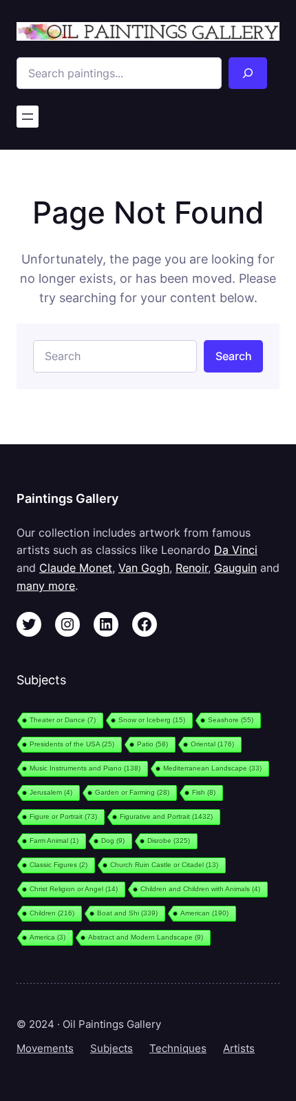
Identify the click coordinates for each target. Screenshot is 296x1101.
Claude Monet (75, 568)
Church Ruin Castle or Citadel (164, 865)
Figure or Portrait (63, 816)
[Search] (248, 73)
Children (52, 913)
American (204, 913)
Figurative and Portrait (166, 816)
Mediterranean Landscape (212, 768)
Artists (239, 1048)
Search (233, 356)
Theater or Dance (63, 720)
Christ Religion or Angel (74, 889)
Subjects (111, 1048)
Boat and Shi (127, 913)
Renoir (192, 568)
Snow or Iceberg (151, 720)
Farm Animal (54, 840)
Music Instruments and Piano (85, 768)
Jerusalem (51, 792)
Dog (113, 840)
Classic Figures (58, 865)
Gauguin (235, 568)
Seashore (230, 720)
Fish (203, 792)
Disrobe (168, 840)
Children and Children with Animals (200, 889)
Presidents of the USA (72, 744)
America (47, 937)
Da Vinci (235, 550)
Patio (152, 744)
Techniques (178, 1048)
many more (46, 586)
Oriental (212, 744)
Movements (45, 1048)
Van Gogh (143, 568)
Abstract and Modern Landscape (145, 937)
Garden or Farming (132, 792)
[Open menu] (28, 117)
